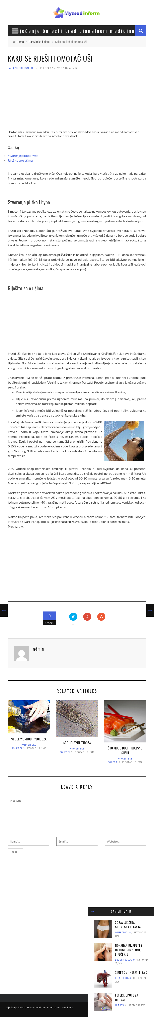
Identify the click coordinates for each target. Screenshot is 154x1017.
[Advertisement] (77, 102)
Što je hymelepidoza (77, 742)
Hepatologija (123, 978)
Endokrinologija (125, 959)
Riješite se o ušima (20, 160)
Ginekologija (123, 932)
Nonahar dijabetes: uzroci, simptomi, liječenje (129, 949)
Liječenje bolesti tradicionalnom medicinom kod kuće (39, 1007)
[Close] (92, 911)
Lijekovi (120, 1005)
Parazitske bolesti (22, 68)
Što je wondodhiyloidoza (29, 739)
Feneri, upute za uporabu (126, 997)
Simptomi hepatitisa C (131, 972)
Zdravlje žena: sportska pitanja (128, 924)
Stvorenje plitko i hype (23, 155)
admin (73, 68)
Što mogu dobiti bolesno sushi (125, 750)
